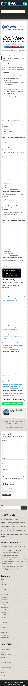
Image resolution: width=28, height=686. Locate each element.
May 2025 (3, 617)
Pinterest (16, 46)
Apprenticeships (5, 649)
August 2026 (4, 579)
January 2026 (4, 597)
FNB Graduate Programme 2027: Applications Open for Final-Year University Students (14, 518)
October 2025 (4, 605)
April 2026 (3, 589)
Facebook (10, 46)
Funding (3, 657)
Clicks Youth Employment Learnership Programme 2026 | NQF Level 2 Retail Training (14, 568)
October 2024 (4, 635)
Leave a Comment (11, 44)
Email (4, 464)
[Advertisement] (14, 109)
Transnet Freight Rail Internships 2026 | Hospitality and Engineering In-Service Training (14, 561)
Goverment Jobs (5, 660)
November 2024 (5, 632)
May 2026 (3, 587)
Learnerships (4, 672)
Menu (5, 17)
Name (4, 458)
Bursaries (3, 652)
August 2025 (4, 610)
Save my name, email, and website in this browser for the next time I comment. (13, 477)
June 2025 (3, 615)
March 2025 (4, 622)
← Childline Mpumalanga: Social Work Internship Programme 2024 (14, 426)
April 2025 (3, 620)
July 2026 (3, 582)
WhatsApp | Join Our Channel (13, 403)
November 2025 (5, 602)
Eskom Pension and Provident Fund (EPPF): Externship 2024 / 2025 (14, 39)
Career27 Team (9, 43)
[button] (1, 58)
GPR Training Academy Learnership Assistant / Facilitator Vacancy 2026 (13, 523)
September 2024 (5, 637)
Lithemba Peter (6, 546)
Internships (19, 44)
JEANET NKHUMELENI (7, 566)
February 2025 (4, 625)
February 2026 (4, 594)
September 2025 (5, 607)
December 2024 (5, 630)
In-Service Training (6, 662)
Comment (5, 440)
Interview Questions (6, 667)
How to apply (9, 273)
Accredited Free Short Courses (9, 647)
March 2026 (4, 592)
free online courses (6, 654)
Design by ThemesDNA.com (14, 684)
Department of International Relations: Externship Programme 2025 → (14, 422)
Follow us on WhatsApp (12, 275)
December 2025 (5, 600)
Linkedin (22, 46)
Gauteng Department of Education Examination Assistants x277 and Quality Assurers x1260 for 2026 (13, 530)
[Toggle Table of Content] (17, 270)
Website (4, 469)
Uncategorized (4, 675)
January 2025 (4, 627)
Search (2, 505)
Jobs (2, 670)
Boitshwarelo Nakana (7, 551)
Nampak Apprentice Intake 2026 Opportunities (13, 526)
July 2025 (3, 612)
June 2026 (3, 584)
